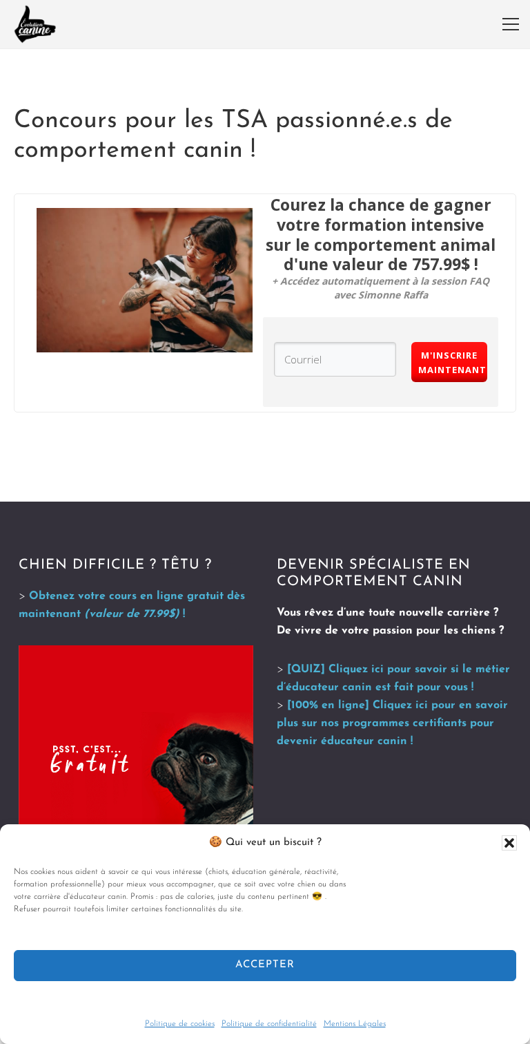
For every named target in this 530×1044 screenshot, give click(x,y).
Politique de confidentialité (269, 1024)
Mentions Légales (355, 1024)
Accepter (265, 965)
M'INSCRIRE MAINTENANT (452, 362)
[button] (509, 843)
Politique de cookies (180, 1024)
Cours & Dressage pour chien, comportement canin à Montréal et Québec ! (35, 24)
